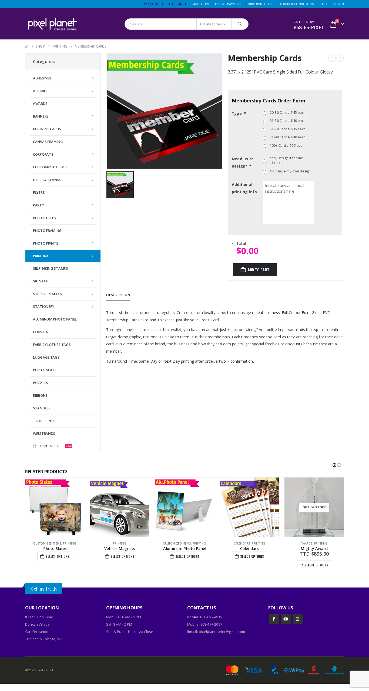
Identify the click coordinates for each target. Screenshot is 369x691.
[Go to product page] (55, 507)
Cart (324, 4)
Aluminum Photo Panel (55, 319)
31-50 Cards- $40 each (288, 120)
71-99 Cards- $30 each (288, 137)
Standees (42, 408)
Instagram (298, 619)
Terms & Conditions (296, 4)
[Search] (240, 24)
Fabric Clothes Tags (52, 344)
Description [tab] (118, 294)
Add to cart (258, 269)
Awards (40, 103)
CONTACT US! (55, 445)
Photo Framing (47, 230)
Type (239, 113)
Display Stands (47, 179)
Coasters (42, 331)
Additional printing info (244, 188)
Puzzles (40, 382)
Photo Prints (45, 243)
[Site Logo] (52, 24)
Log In (338, 4)
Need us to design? (243, 162)
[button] (334, 465)
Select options (57, 556)
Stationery (43, 306)
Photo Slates (45, 370)
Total (241, 243)
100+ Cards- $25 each (287, 145)
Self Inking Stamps (50, 268)
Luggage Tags (46, 357)
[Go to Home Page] (26, 46)
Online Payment (228, 4)
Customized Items (47, 543)
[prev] (332, 58)
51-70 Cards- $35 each (288, 129)
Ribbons (40, 395)
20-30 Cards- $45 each (288, 112)
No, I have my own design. (291, 171)
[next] (340, 58)
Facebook (274, 619)
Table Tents (44, 420)
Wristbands (44, 433)
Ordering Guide (261, 4)
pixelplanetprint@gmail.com (222, 631)
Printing (69, 543)
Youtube (286, 619)
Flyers (39, 192)
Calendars (242, 543)
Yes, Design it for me (286, 160)
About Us (201, 4)
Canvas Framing (48, 141)
